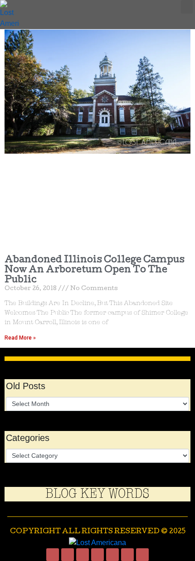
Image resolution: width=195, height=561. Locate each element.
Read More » (20, 338)
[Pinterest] (127, 554)
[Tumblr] (97, 554)
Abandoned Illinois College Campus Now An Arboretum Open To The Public (95, 270)
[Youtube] (112, 554)
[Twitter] (82, 554)
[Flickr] (142, 554)
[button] (187, 7)
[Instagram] (67, 554)
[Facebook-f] (52, 554)
